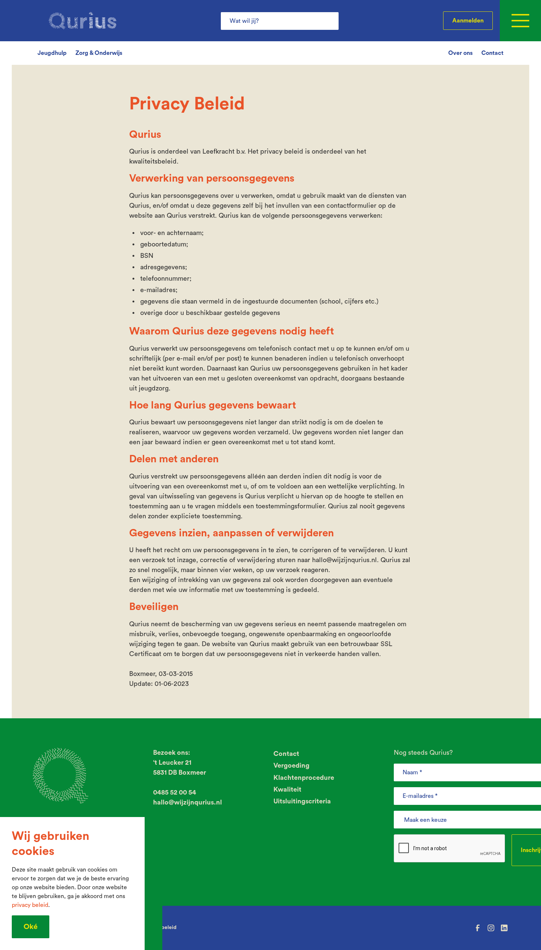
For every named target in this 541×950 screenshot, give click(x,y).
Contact (492, 53)
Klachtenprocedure (303, 777)
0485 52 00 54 (174, 792)
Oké (31, 926)
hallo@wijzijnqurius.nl (187, 802)
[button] (520, 20)
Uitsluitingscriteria (302, 801)
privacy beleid (30, 905)
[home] (82, 20)
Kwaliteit (287, 789)
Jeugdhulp (52, 53)
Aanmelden (468, 21)
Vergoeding (291, 765)
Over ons (460, 53)
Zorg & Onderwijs (98, 53)
